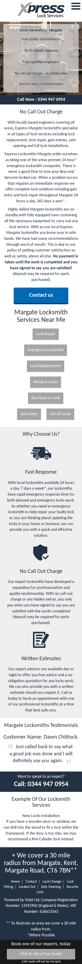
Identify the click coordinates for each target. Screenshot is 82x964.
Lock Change (52, 882)
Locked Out (27, 887)
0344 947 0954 (51, 99)
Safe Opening (51, 887)
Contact (31, 882)
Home (15, 882)
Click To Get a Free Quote (41, 954)
